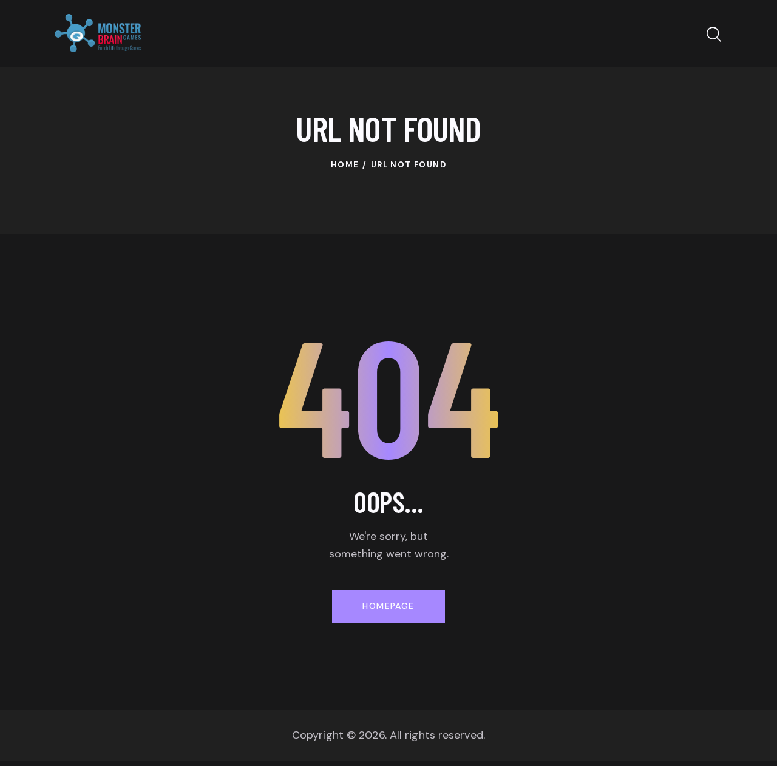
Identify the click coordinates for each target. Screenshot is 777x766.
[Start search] (713, 35)
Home (345, 165)
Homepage (388, 605)
